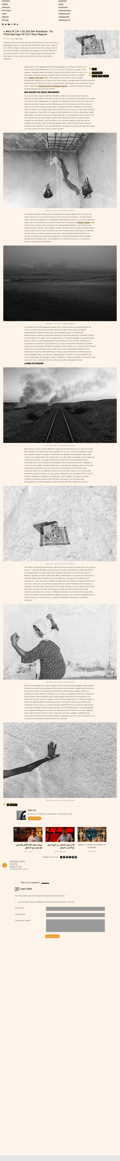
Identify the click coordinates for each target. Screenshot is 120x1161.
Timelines (6, 7)
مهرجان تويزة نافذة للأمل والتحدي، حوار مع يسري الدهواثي (29, 846)
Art (8, 804)
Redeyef (100, 76)
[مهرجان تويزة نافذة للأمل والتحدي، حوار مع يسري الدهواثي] (28, 834)
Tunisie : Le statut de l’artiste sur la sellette (92, 846)
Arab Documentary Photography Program (52, 86)
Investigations (64, 11)
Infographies (64, 14)
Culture (94, 69)
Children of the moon (35, 78)
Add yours (45, 882)
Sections (6, 1)
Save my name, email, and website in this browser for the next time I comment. (46, 902)
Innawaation (63, 17)
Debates (5, 17)
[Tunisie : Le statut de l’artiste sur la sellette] (92, 834)
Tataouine (106, 76)
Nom (19, 908)
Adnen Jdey (18, 39)
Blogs (60, 4)
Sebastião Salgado (83, 222)
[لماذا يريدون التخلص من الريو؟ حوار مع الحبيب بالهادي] (59, 834)
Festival (5, 20)
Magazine (62, 1)
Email (20, 914)
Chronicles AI (64, 20)
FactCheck (6, 11)
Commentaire (23, 920)
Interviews (63, 7)
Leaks (4, 14)
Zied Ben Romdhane (97, 72)
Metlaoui (94, 76)
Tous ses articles (34, 818)
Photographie (13, 804)
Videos (5, 4)
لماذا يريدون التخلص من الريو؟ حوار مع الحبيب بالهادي (61, 846)
